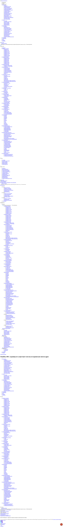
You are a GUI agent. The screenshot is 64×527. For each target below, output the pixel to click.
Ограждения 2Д (6, 104)
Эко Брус (5, 77)
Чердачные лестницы (7, 134)
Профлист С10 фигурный (8, 66)
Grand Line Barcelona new (8, 126)
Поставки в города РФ (7, 21)
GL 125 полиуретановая (8, 113)
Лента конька (6, 137)
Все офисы (2, 182)
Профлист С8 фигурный (8, 65)
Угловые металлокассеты (8, 155)
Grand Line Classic (9, 225)
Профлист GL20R (7, 53)
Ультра (5, 122)
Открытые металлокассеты (8, 154)
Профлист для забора (7, 198)
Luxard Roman (6, 131)
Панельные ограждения (8, 13)
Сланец (5, 148)
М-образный (8, 256)
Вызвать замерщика (7, 182)
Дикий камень (8, 308)
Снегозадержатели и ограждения (9, 133)
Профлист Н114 (8, 219)
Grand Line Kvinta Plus (7, 70)
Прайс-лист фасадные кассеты (9, 36)
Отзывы (3, 352)
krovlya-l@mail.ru (6, 511)
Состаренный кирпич (7, 146)
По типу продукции (6, 205)
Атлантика (7, 282)
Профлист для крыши (7, 188)
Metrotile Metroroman (9, 287)
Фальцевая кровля (7, 34)
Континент (8, 281)
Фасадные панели (7, 18)
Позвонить (3, 524)
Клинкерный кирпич (9, 303)
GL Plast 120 (6, 109)
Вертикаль (7, 235)
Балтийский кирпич (9, 302)
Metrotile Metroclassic (7, 129)
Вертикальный (6, 84)
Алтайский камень (7, 144)
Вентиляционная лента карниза (9, 138)
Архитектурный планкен (8, 86)
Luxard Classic (6, 130)
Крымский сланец (7, 140)
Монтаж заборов (6, 23)
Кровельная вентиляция (8, 135)
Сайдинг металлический (8, 8)
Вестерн (5, 123)
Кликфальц (6, 108)
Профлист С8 (6, 49)
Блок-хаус (5, 75)
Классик (7, 277)
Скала (5, 151)
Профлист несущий (7, 214)
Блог (3, 39)
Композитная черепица (8, 16)
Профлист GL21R (7, 55)
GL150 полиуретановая (9, 271)
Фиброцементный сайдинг (8, 245)
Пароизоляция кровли (7, 136)
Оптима (5, 115)
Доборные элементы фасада (10, 323)
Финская (5, 117)
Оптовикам (4, 37)
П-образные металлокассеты (10, 313)
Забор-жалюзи (8, 261)
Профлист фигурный (7, 6)
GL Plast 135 (6, 110)
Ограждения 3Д (6, 105)
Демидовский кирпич (7, 142)
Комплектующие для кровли (8, 17)
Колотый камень (8, 307)
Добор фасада (6, 96)
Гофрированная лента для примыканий (10, 139)
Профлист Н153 (6, 62)
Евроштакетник (6, 12)
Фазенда (5, 116)
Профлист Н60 (6, 60)
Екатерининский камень (8, 141)
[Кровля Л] (3, 0)
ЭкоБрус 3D (6, 78)
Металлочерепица (7, 7)
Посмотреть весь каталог (6, 328)
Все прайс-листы (5, 347)
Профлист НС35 (6, 56)
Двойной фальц (6, 107)
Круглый (5, 100)
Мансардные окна (9, 292)
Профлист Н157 (6, 63)
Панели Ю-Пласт (7, 152)
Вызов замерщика (1, 526)
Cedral (5, 88)
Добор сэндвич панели (7, 95)
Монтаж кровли (6, 24)
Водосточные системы (7, 28)
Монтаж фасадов (5, 164)
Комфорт (5, 118)
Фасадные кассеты (7, 19)
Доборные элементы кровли (8, 190)
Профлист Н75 (6, 61)
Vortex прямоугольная (7, 112)
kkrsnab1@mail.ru (6, 513)
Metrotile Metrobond (7, 128)
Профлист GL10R (9, 209)
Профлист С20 (6, 52)
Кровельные (6, 92)
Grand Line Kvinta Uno (7, 71)
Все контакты (2, 185)
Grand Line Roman (7, 127)
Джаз (5, 121)
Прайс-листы (4, 25)
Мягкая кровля (6, 15)
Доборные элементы (7, 11)
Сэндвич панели (6, 10)
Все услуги (4, 335)
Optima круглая (6, 111)
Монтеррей (8, 230)
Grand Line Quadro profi (9, 229)
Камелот (5, 149)
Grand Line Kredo (7, 68)
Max (5, 523)
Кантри (5, 120)
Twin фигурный (6, 102)
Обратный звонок (3, 354)
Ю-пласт (5, 87)
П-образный (8, 255)
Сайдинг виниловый (7, 29)
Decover (5, 90)
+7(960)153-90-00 (4, 43)
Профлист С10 (6, 51)
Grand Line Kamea (7, 69)
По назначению (14, 205)
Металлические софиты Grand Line (9, 80)
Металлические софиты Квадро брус (10, 81)
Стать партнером (3, 181)
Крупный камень (7, 147)
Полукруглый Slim (7, 101)
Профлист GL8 (6, 50)
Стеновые (7, 250)
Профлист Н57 (6, 59)
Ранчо (7, 276)
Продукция (4, 2)
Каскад (5, 73)
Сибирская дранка (7, 143)
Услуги (3, 3)
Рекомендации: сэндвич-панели (5, 515)
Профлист (5, 5)
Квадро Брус (6, 79)
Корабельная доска (7, 76)
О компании (4, 38)
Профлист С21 (6, 54)
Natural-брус (6, 85)
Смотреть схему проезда (7, 509)
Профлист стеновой (5, 48)
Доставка (5, 20)
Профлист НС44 (6, 58)
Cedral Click (6, 89)
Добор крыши (6, 94)
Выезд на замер (6, 22)
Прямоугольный (6, 99)
